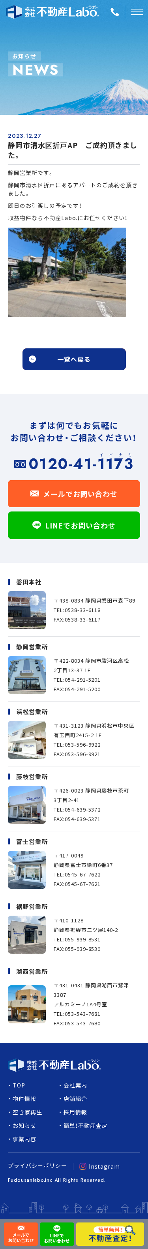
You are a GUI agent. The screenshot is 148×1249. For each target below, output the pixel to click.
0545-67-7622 (83, 874)
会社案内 (75, 1085)
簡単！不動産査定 (86, 1125)
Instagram (104, 1166)
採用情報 (75, 1112)
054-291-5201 (83, 679)
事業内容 (24, 1139)
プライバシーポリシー (37, 1165)
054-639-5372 (83, 809)
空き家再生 (27, 1112)
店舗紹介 (75, 1099)
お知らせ (24, 1125)
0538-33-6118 (83, 610)
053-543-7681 (83, 1013)
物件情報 (24, 1099)
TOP (19, 1085)
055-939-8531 (83, 939)
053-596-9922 (83, 744)
